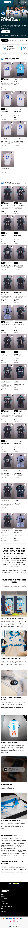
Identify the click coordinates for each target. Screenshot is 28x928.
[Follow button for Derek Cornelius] (12, 455)
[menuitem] (2, 2)
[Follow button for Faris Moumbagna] (12, 395)
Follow (6, 31)
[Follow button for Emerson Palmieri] (25, 247)
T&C (9, 924)
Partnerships (4, 898)
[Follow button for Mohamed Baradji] (12, 123)
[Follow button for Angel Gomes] (25, 217)
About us (3, 896)
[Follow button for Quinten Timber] (12, 276)
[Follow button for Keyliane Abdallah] (25, 306)
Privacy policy (13, 924)
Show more (4, 877)
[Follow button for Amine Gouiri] (12, 187)
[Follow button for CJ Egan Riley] (25, 395)
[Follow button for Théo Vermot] (25, 455)
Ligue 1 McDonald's (18, 35)
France (11, 35)
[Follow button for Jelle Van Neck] (25, 514)
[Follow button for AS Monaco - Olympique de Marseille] (25, 183)
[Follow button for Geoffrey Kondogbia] (12, 247)
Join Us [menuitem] (24, 2)
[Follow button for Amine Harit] (25, 276)
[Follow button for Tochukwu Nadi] (12, 425)
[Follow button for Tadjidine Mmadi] (12, 63)
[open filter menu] (26, 40)
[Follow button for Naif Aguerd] (12, 366)
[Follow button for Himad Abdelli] (12, 336)
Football (6, 35)
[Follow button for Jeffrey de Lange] (12, 306)
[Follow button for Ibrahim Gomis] (25, 63)
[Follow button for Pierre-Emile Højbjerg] (25, 187)
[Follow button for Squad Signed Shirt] (25, 366)
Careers (3, 901)
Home (2, 35)
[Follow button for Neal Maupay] (25, 336)
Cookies (18, 924)
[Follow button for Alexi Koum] (12, 484)
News (2, 899)
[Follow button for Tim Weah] (12, 217)
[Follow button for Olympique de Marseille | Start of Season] (25, 59)
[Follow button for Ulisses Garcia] (12, 93)
